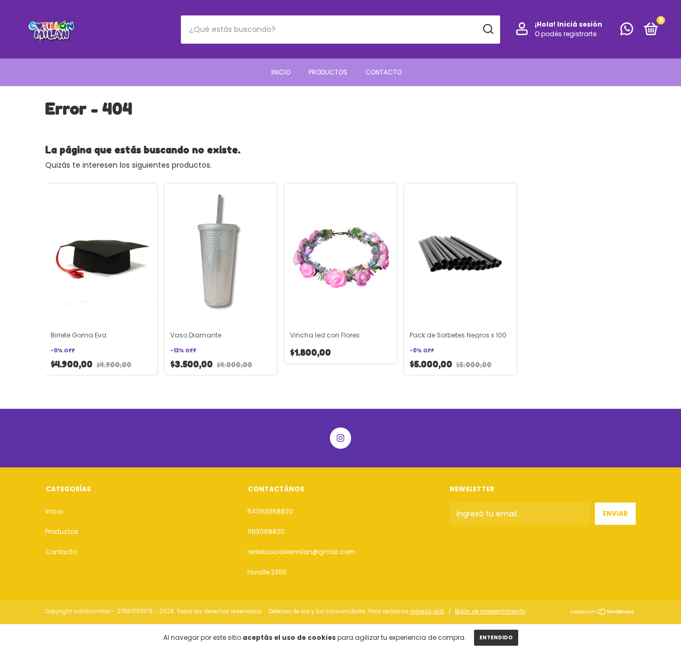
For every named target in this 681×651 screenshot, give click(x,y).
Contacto (384, 72)
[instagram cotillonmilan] (340, 438)
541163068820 (270, 511)
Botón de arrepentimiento (490, 611)
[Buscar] (487, 29)
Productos (328, 72)
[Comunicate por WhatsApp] (626, 31)
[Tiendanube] (602, 612)
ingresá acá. (427, 611)
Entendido (496, 637)
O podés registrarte (565, 33)
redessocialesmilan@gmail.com (301, 551)
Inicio (280, 72)
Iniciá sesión (579, 24)
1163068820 (266, 531)
